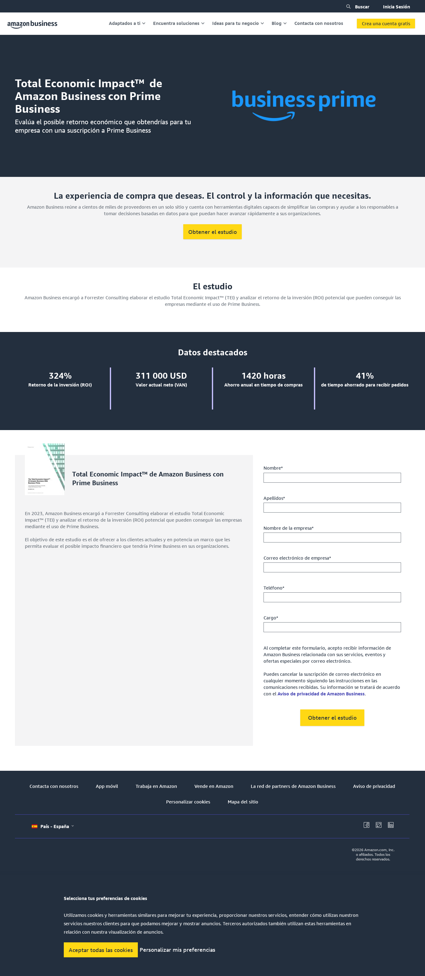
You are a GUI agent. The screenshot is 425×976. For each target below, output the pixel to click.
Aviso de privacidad (374, 786)
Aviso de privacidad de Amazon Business (321, 693)
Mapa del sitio (243, 801)
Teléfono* (274, 587)
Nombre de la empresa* (289, 528)
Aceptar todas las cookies (101, 949)
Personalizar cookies (188, 801)
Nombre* (273, 468)
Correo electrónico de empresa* (297, 558)
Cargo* (271, 617)
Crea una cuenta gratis (386, 23)
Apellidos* (274, 498)
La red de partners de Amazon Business (293, 786)
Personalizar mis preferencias (177, 950)
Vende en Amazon (213, 786)
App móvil (107, 786)
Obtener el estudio (212, 231)
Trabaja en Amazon (156, 786)
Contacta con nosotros (54, 786)
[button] (348, 6)
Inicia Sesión (396, 6)
